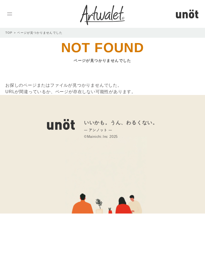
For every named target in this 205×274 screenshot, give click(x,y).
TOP (8, 32)
